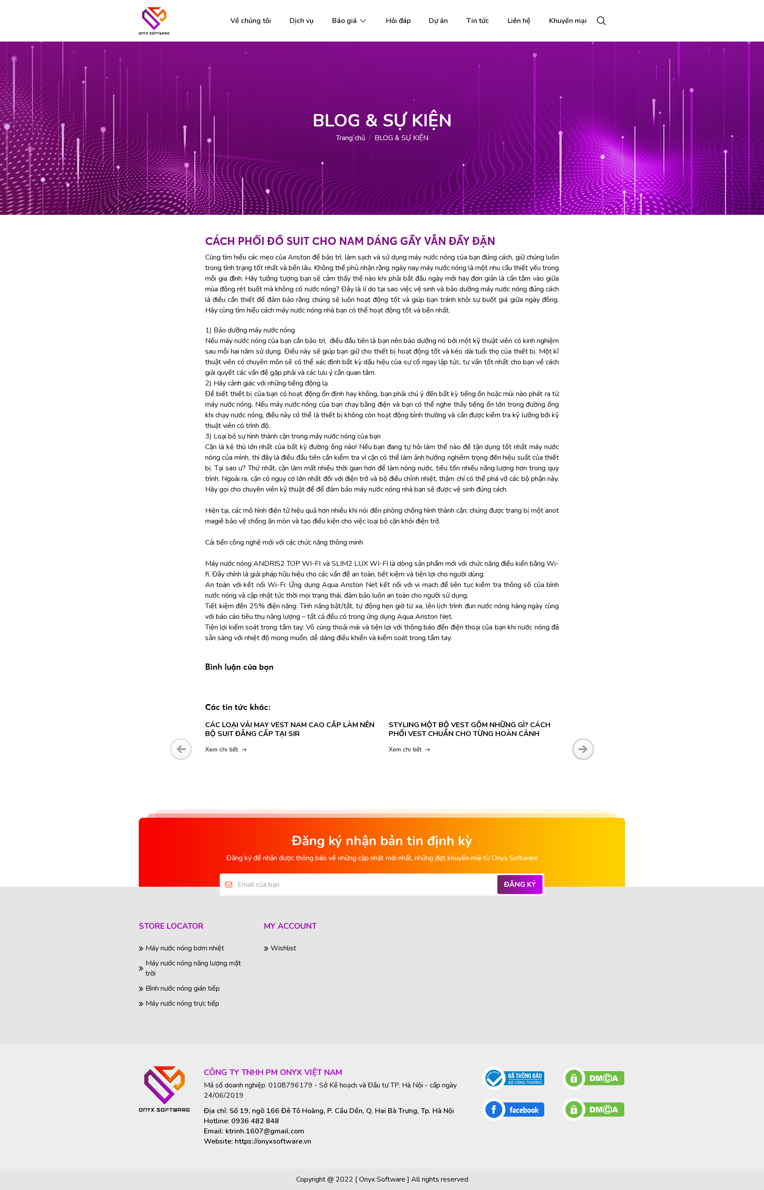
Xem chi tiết (332, 749)
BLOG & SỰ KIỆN (401, 138)
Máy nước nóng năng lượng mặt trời (193, 968)
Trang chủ (350, 138)
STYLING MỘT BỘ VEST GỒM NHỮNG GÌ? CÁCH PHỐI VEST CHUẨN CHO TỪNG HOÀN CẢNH (397, 729)
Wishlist (283, 948)
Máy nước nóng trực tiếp (182, 1003)
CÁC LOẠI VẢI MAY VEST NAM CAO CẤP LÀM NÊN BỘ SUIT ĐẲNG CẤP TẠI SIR (217, 729)
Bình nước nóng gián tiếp (182, 988)
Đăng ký (520, 884)
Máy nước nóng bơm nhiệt (184, 948)
